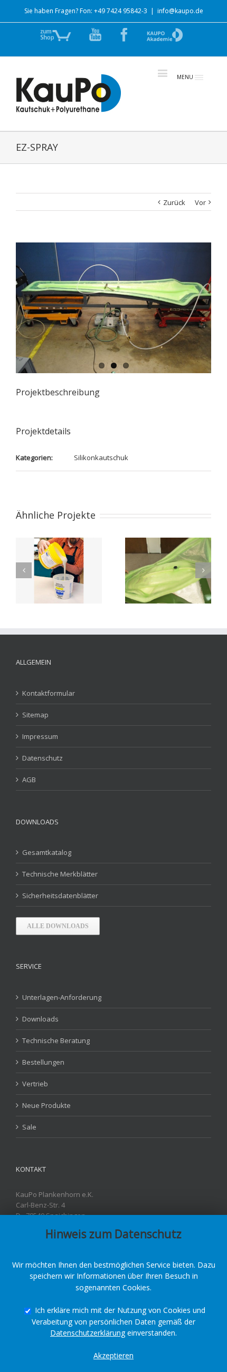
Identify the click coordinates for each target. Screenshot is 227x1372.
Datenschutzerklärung (87, 1333)
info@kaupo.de (180, 10)
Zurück (174, 202)
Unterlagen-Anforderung (61, 997)
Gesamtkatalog (46, 852)
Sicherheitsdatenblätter (60, 895)
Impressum (40, 736)
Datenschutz (42, 758)
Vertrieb (35, 1083)
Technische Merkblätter (60, 874)
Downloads (40, 1019)
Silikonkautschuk (101, 457)
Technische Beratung (56, 1040)
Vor (200, 202)
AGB (29, 779)
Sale (29, 1127)
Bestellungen (43, 1062)
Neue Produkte (46, 1105)
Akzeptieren (113, 1355)
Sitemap (35, 714)
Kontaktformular (48, 693)
